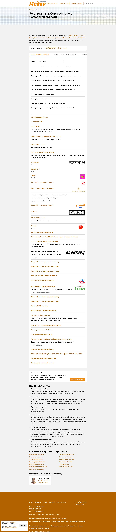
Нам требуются (61, 502)
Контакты (38, 502)
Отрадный (59, 38)
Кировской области (65, 462)
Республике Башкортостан (38, 466)
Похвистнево (73, 38)
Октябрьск (81, 38)
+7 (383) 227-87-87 (50, 48)
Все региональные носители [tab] (40, 54)
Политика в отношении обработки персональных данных (48, 518)
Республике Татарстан (66, 459)
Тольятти (75, 35)
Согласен (23, 525)
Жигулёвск (51, 38)
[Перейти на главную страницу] (37, 3)
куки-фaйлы (13, 522)
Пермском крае (64, 464)
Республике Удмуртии (36, 454)
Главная (31, 10)
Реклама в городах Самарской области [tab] (65, 54)
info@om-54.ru (62, 48)
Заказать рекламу (76, 3)
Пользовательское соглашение (39, 521)
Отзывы (52, 502)
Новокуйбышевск (35, 38)
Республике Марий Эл (36, 464)
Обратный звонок (77, 379)
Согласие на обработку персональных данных (44, 515)
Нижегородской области (37, 462)
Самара (69, 35)
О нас (31, 502)
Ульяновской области (36, 459)
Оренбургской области (66, 454)
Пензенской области (36, 457)
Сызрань (82, 35)
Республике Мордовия (36, 469)
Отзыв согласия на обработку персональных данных (69, 521)
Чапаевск (45, 38)
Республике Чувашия (66, 466)
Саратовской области (66, 457)
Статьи (45, 502)
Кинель (65, 38)
